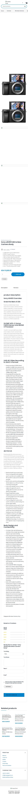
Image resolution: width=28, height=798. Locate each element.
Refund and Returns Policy (8, 777)
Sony (10, 240)
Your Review (6, 657)
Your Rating (6, 651)
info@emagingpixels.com (8, 775)
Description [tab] (4, 287)
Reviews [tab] (16, 287)
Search (25, 6)
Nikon (11, 727)
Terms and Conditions (7, 765)
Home (2, 10)
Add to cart (18, 274)
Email (5, 675)
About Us (4, 755)
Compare (13, 249)
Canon (16, 714)
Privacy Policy (5, 763)
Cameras (9, 10)
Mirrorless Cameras (19, 10)
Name (5, 668)
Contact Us (5, 757)
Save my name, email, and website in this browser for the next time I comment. (14, 682)
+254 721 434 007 (6, 773)
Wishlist (4, 759)
